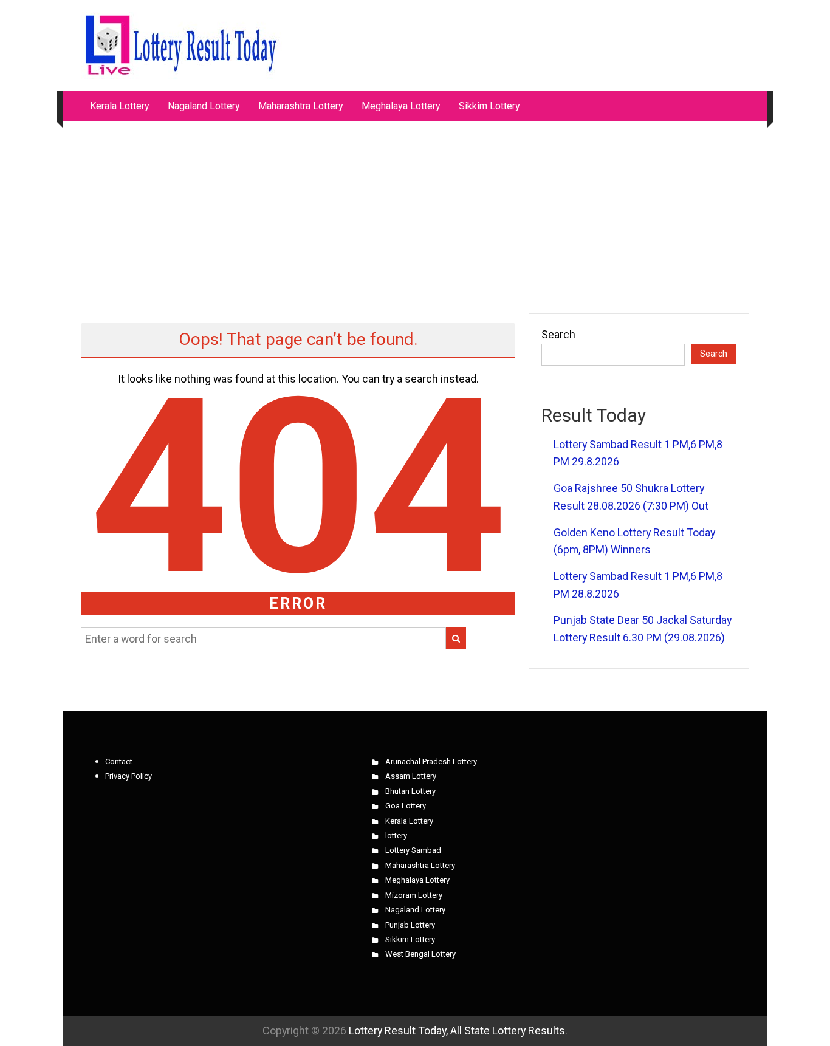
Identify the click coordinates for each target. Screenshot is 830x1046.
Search (558, 334)
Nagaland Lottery (204, 106)
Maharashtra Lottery (300, 106)
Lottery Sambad (413, 850)
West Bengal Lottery (420, 954)
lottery (396, 835)
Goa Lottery (405, 805)
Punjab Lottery (410, 924)
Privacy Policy (128, 776)
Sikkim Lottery (489, 106)
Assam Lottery (410, 776)
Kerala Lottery (119, 106)
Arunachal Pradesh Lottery (431, 761)
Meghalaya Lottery (401, 106)
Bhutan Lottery (410, 791)
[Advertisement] (415, 211)
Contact (118, 761)
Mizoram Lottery (413, 895)
